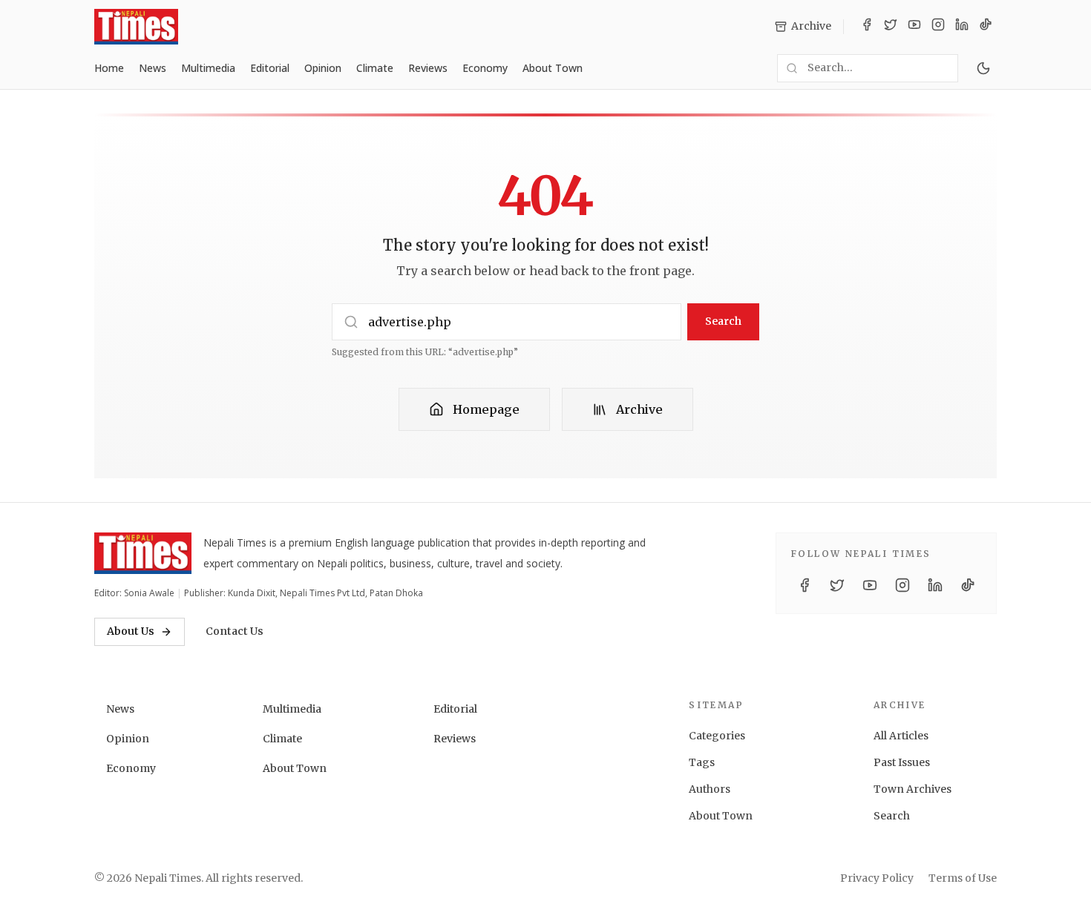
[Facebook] (867, 26)
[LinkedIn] (962, 26)
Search (723, 321)
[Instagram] (938, 26)
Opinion (322, 68)
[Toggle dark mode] (983, 68)
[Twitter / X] (890, 26)
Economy (485, 68)
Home (109, 68)
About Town (552, 68)
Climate (374, 68)
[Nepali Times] (142, 553)
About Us (130, 631)
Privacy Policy (877, 878)
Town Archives (912, 789)
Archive (639, 409)
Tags (702, 762)
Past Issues (902, 762)
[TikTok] (985, 26)
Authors (709, 789)
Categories (717, 735)
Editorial (269, 68)
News (152, 68)
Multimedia (208, 68)
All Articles (901, 735)
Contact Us (234, 631)
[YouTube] (914, 26)
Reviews (428, 68)
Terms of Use (962, 878)
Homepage (486, 409)
